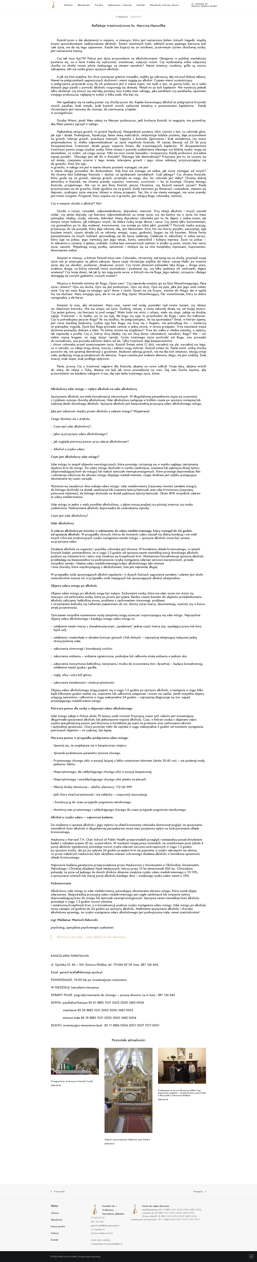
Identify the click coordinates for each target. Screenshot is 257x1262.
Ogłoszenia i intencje (120, 5)
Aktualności (83, 5)
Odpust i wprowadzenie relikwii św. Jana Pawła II (127, 1139)
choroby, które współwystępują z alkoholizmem (90, 567)
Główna (68, 5)
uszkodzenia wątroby (135, 508)
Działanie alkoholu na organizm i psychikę (78, 549)
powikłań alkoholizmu (104, 504)
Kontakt (141, 5)
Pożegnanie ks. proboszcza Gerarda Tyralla (72, 1081)
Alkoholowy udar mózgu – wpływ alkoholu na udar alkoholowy (91, 937)
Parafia (99, 5)
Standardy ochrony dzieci (164, 5)
